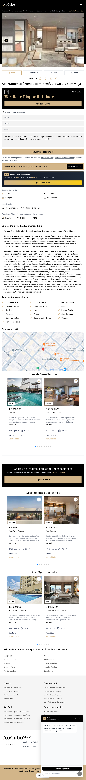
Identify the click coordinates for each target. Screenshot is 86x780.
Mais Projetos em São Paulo (14, 722)
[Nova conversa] (76, 718)
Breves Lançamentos (51, 711)
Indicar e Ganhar (75, 166)
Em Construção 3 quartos (53, 698)
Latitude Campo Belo (57, 11)
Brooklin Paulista (10, 660)
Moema (7, 663)
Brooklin (47, 656)
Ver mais (12, 425)
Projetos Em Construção (12, 688)
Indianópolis (49, 660)
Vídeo (55, 73)
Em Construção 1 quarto (52, 691)
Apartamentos (17, 11)
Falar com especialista (62, 769)
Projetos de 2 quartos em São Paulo (17, 715)
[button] (35, 446)
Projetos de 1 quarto (11, 691)
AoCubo (5, 11)
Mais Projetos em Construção (55, 702)
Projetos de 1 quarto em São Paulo (16, 711)
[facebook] (45, 78)
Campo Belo (41, 11)
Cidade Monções (50, 663)
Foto (13, 73)
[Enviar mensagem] (79, 773)
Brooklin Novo (9, 667)
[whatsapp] (40, 78)
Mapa (76, 73)
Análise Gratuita (44, 182)
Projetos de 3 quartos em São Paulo (17, 719)
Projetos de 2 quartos (12, 695)
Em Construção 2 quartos (53, 695)
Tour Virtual (34, 73)
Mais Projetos (9, 698)
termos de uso (47, 158)
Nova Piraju (48, 671)
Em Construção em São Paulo (55, 688)
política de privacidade (64, 158)
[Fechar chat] (79, 718)
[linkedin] (51, 78)
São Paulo (29, 11)
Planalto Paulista (50, 667)
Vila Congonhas (10, 671)
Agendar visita (43, 103)
